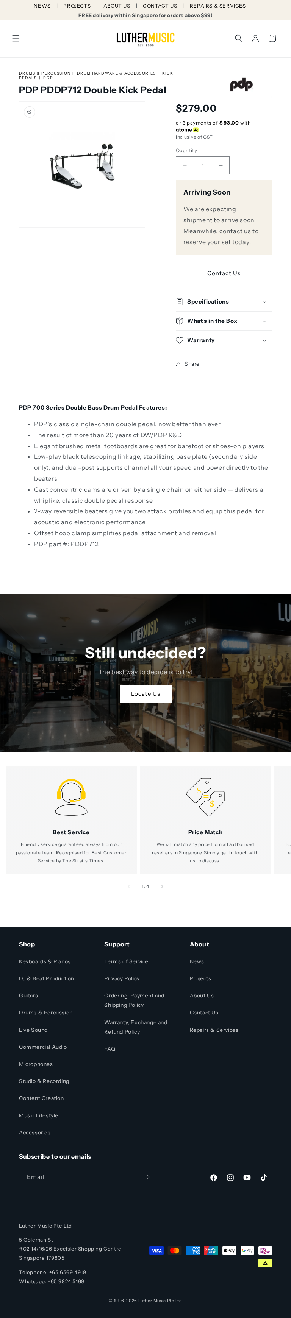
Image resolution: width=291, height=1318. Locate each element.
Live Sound (33, 1030)
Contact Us (224, 273)
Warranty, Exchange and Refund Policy (135, 1027)
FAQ (109, 1048)
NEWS (42, 6)
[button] (16, 38)
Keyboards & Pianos (45, 961)
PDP (48, 77)
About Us (202, 995)
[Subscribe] (146, 1177)
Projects (200, 978)
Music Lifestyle (38, 1115)
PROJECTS (77, 6)
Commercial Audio (43, 1047)
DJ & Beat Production (46, 978)
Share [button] (192, 363)
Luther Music (152, 1300)
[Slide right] (162, 886)
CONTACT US (160, 6)
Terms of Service (126, 961)
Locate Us (145, 693)
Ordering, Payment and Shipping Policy (134, 1000)
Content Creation (41, 1098)
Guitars (28, 995)
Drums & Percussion (44, 73)
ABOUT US (116, 6)
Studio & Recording (44, 1081)
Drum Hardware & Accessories (116, 73)
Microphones (36, 1064)
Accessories (35, 1132)
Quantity (186, 150)
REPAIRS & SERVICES (218, 6)
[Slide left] (128, 886)
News (197, 961)
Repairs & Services (214, 1030)
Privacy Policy (121, 978)
